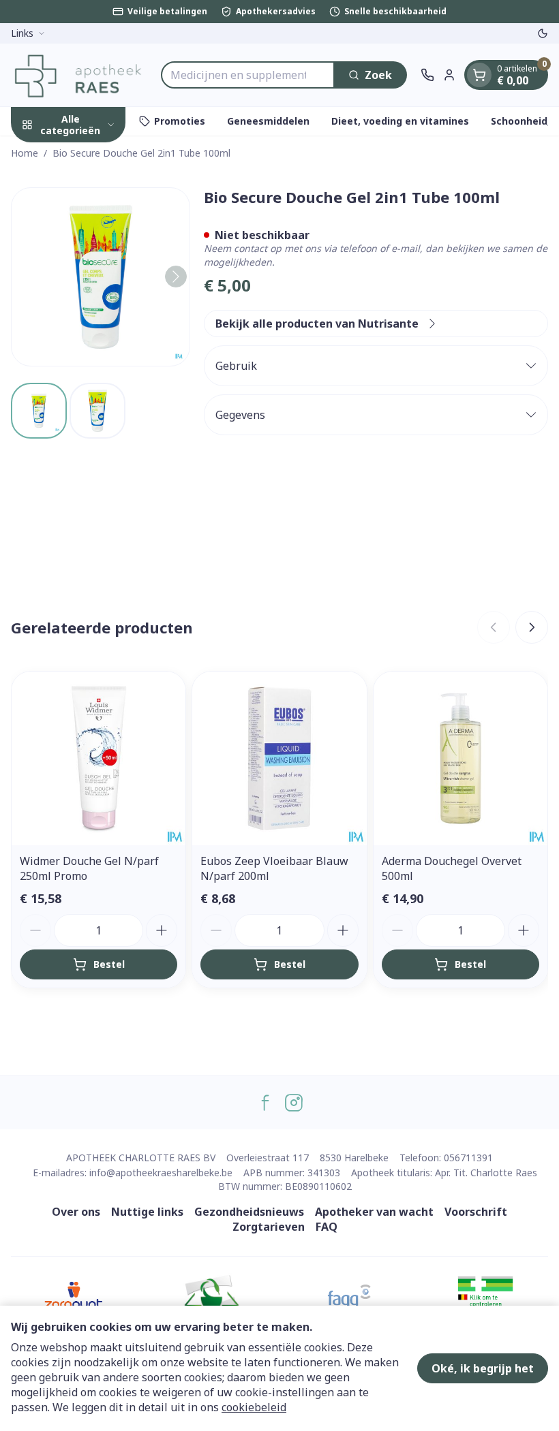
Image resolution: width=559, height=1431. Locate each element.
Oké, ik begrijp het (483, 1368)
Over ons (76, 1211)
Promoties (179, 120)
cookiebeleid (254, 1407)
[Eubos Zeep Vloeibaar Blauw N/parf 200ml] (279, 758)
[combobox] (248, 75)
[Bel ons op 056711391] (427, 75)
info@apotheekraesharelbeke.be (160, 1172)
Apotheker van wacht (374, 1211)
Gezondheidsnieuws (249, 1211)
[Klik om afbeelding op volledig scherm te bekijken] (101, 277)
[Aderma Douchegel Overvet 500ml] (460, 758)
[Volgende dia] (531, 627)
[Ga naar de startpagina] (79, 74)
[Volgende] (176, 276)
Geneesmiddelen (268, 120)
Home (24, 152)
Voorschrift (475, 1211)
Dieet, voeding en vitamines (400, 120)
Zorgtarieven (268, 1226)
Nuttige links (147, 1211)
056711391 (468, 1157)
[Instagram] (294, 1102)
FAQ (326, 1226)
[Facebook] (265, 1102)
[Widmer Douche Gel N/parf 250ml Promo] (98, 758)
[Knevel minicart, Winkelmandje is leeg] (479, 75)
